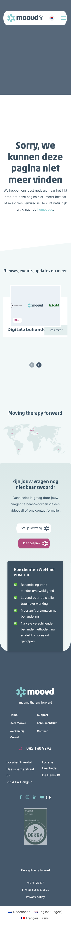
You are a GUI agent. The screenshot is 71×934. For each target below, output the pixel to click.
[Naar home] (41, 17)
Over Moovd (18, 723)
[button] (38, 365)
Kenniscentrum (47, 723)
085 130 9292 (39, 749)
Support (42, 714)
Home (14, 714)
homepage (45, 209)
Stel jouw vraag (31, 528)
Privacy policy (35, 897)
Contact (42, 731)
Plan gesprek (31, 543)
